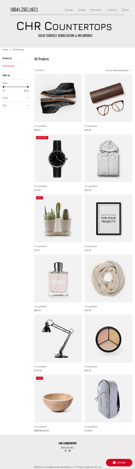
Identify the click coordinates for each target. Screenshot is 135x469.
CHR (28, 26)
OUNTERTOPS (82, 26)
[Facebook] (65, 450)
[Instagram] (69, 450)
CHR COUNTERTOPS (68, 443)
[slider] (3, 86)
